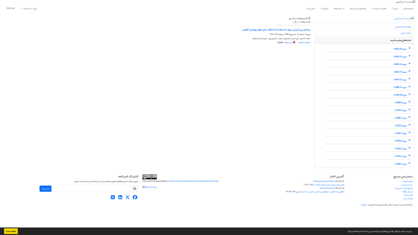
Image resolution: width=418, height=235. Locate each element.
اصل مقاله (285, 42)
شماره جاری (406, 33)
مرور (396, 8)
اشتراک (45, 188)
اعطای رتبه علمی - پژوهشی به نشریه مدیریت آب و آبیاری (320, 191)
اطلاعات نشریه (380, 8)
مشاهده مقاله (305, 42)
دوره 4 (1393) (401, 141)
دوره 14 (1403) (400, 64)
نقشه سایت (408, 198)
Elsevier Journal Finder (323, 181)
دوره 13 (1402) (400, 72)
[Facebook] (134, 198)
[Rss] (112, 198)
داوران (325, 8)
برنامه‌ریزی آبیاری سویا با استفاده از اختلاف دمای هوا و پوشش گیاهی (276, 29)
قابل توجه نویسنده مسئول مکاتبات (329, 184)
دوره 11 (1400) (400, 87)
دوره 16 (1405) (400, 49)
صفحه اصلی (408, 8)
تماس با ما (310, 8)
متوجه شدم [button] (11, 231)
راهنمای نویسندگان (357, 8)
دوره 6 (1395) (401, 125)
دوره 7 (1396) (401, 118)
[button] (346, 231)
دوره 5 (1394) (401, 133)
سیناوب (364, 204)
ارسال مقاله (339, 8)
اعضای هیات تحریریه (404, 188)
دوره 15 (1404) (400, 56)
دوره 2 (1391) (401, 156)
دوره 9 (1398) (401, 102)
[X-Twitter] (127, 198)
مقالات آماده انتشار (403, 26)
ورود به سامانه (30, 8)
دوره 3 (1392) (401, 148)
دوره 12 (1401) (400, 79)
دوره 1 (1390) (401, 164)
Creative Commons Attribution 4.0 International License (193, 181)
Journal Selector (327, 188)
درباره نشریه (407, 184)
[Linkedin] (120, 198)
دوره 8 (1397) (401, 110)
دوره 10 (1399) (400, 95)
